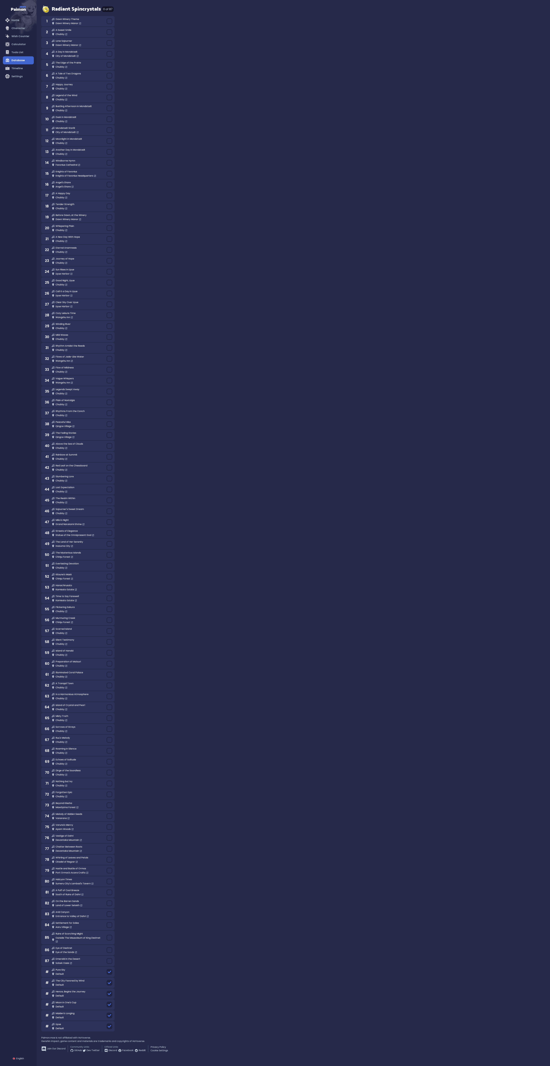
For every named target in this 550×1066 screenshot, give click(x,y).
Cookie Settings (159, 1050)
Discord (112, 1050)
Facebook (127, 1050)
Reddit (142, 1050)
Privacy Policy (158, 1047)
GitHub (78, 1050)
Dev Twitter (93, 1050)
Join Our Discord (56, 1048)
